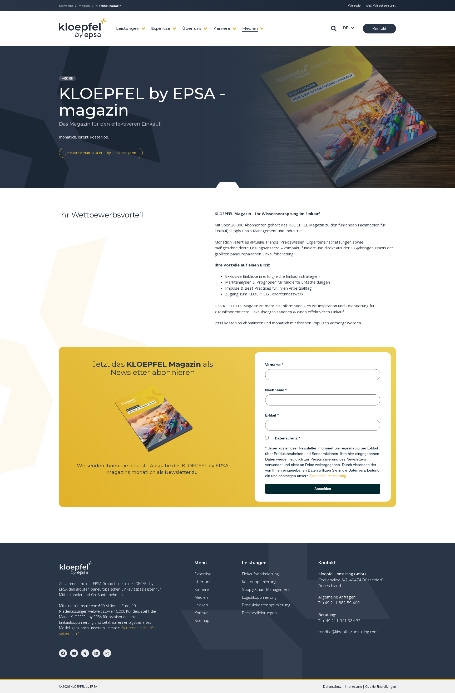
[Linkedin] (96, 653)
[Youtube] (74, 653)
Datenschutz (286, 438)
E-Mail (270, 415)
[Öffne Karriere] (234, 29)
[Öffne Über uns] (205, 29)
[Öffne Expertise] (174, 29)
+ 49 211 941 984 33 (341, 620)
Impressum (353, 686)
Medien (84, 6)
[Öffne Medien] (262, 29)
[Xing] (85, 653)
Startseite (66, 6)
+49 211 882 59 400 (341, 602)
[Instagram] (107, 653)
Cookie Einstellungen (380, 686)
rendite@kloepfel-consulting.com (348, 631)
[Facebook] (63, 653)
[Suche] (334, 28)
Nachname (274, 390)
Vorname (273, 365)
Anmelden (322, 489)
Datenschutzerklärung (328, 476)
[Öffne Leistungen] (143, 29)
